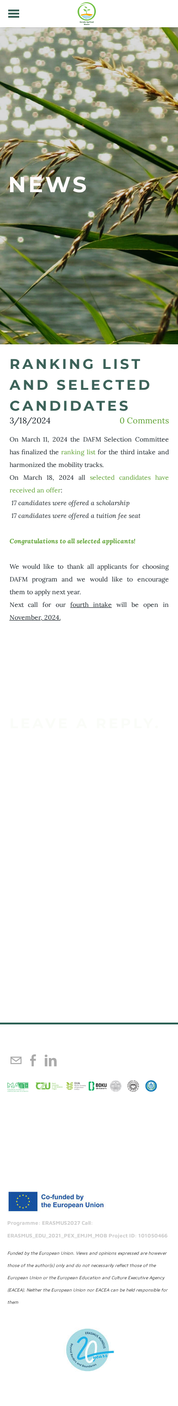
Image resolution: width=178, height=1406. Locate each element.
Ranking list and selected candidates (81, 384)
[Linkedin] (51, 1060)
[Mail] (16, 1060)
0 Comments (144, 421)
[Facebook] (33, 1060)
